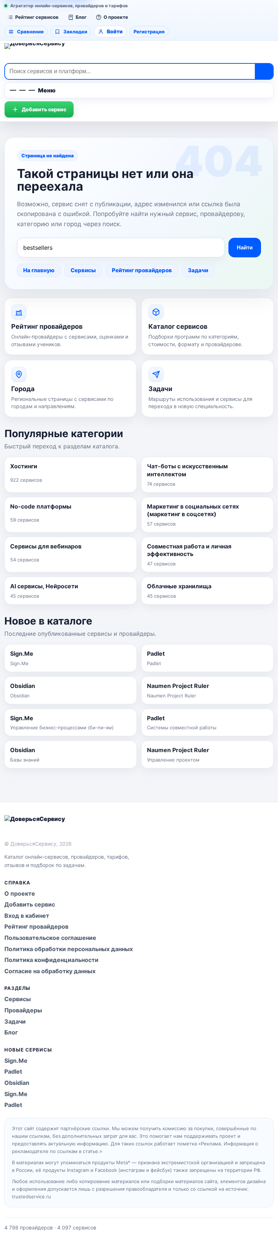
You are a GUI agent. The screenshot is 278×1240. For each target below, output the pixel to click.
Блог (81, 17)
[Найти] (264, 71)
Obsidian (16, 1082)
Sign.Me (16, 1060)
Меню (46, 90)
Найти (245, 247)
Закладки (75, 31)
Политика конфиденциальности (51, 959)
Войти (115, 31)
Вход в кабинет (26, 915)
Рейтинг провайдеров (142, 270)
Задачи (198, 270)
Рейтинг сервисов (37, 17)
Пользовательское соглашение (50, 937)
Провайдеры (23, 1010)
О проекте (116, 17)
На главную (39, 270)
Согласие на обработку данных (50, 971)
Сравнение (30, 31)
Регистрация (149, 31)
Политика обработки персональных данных (68, 949)
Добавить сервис (44, 109)
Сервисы (83, 270)
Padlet (13, 1071)
